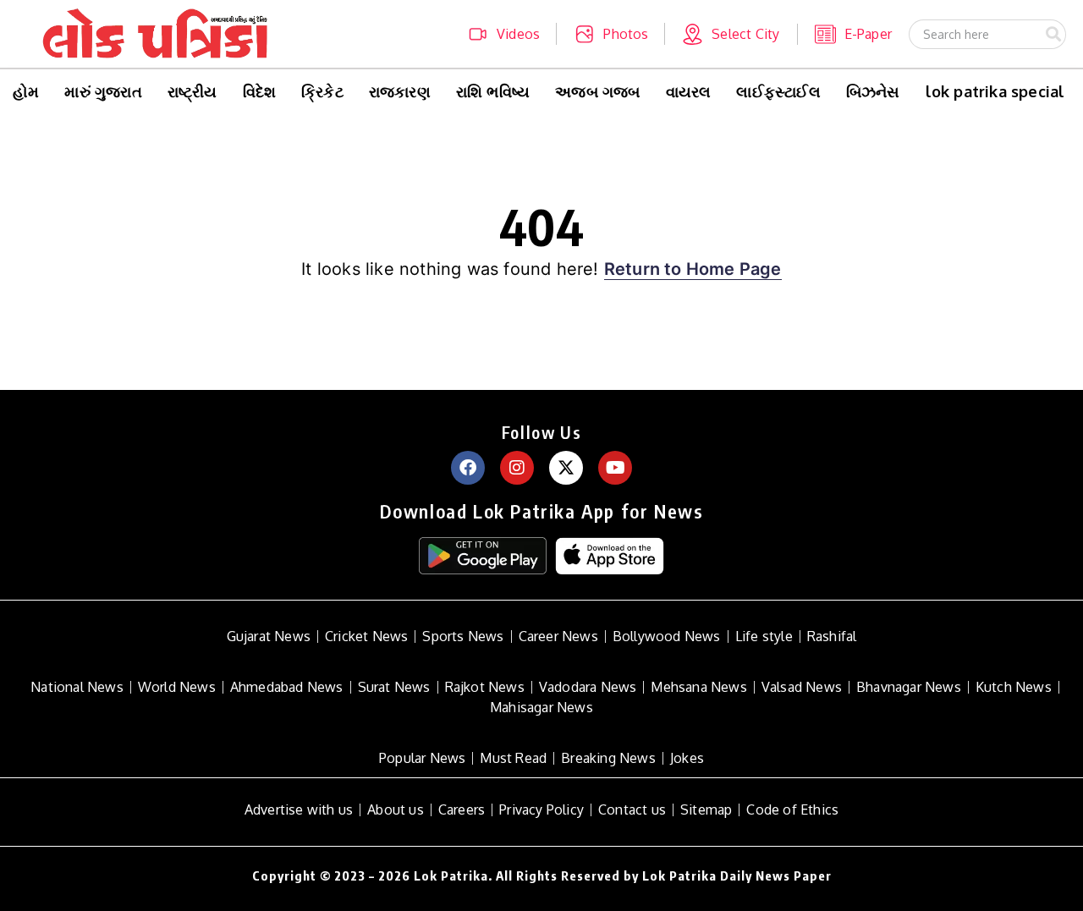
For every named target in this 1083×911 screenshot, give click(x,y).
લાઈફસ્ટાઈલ (778, 91)
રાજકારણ (400, 91)
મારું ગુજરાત (102, 91)
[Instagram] (517, 468)
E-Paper (868, 33)
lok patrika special (995, 91)
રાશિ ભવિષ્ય (493, 91)
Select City (745, 33)
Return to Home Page (693, 269)
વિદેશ (260, 91)
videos (518, 33)
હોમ (26, 91)
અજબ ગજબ (597, 91)
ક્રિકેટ (322, 91)
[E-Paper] (825, 34)
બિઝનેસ (873, 91)
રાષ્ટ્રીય (192, 91)
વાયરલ (689, 91)
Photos (625, 33)
